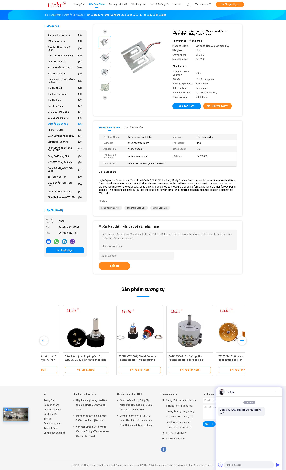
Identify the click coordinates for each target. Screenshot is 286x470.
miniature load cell (136, 208)
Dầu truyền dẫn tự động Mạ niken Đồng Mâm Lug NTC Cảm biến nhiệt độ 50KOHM (136, 405)
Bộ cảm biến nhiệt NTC (65, 67)
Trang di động (51, 428)
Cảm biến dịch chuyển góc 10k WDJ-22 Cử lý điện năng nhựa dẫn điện (216, 360)
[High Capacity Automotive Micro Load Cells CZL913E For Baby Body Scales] (140, 57)
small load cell (160, 208)
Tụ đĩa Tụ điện (65, 130)
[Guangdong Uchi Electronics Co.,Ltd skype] (64, 241)
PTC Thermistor (65, 73)
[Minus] (278, 392)
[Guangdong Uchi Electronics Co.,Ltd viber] (72, 241)
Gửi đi (114, 266)
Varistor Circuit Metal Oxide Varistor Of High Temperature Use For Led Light (92, 431)
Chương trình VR (52, 409)
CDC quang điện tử (65, 118)
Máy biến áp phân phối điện (65, 184)
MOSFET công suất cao (65, 162)
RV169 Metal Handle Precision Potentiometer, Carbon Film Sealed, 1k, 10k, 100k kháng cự (64, 360)
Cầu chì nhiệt (65, 88)
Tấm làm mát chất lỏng (65, 55)
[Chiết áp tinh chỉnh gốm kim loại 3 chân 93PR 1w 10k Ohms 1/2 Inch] (167, 328)
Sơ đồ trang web (52, 423)
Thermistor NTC (65, 61)
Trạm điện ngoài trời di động (65, 169)
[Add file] (220, 464)
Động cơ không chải (65, 156)
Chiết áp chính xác (65, 124)
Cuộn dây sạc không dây (65, 136)
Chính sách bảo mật (54, 432)
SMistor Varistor (65, 41)
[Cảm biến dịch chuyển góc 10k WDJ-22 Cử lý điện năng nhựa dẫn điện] (217, 328)
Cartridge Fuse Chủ (65, 141)
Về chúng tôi (50, 414)
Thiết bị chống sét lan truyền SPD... (65, 149)
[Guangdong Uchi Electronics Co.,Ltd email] (48, 241)
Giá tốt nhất (186, 106)
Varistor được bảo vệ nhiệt (65, 48)
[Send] (277, 464)
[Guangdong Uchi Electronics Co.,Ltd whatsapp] (56, 241)
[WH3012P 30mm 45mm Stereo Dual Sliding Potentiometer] (117, 328)
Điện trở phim (65, 106)
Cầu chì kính (65, 100)
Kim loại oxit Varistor (65, 35)
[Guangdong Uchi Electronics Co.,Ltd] (56, 5)
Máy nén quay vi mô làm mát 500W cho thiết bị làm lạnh (91, 418)
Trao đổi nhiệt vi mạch (65, 191)
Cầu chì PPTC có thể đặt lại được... (65, 80)
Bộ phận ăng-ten (65, 177)
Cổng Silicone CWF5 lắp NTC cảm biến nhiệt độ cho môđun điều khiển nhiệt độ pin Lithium (136, 420)
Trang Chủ (49, 400)
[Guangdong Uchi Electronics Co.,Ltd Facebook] (163, 449)
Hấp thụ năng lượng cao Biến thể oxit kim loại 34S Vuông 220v (91, 405)
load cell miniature (110, 208)
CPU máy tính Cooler (65, 112)
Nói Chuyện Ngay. (230, 4)
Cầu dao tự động (65, 94)
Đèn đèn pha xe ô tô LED (65, 197)
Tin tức (47, 418)
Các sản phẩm (51, 405)
